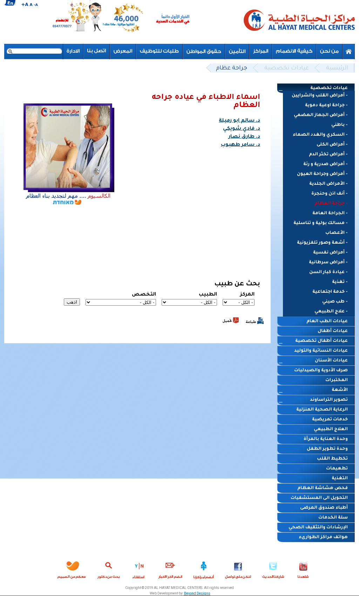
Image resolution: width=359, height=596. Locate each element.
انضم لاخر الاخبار (170, 568)
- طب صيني (335, 301)
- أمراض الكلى (332, 144)
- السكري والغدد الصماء (320, 135)
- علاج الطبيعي (331, 311)
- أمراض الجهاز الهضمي (321, 115)
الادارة (73, 51)
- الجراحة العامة (330, 213)
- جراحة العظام (331, 203)
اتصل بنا (96, 51)
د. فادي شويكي (241, 129)
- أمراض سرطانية (328, 262)
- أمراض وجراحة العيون (322, 174)
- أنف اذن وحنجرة (329, 193)
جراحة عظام (231, 68)
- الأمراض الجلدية (328, 184)
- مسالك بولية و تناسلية (320, 223)
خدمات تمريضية (330, 419)
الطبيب (208, 295)
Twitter (273, 568)
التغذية (340, 478)
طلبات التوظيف (159, 51)
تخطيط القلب (332, 458)
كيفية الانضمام (294, 51)
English (9, 3)
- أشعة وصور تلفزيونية (322, 243)
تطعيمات (337, 468)
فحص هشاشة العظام (322, 488)
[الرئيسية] (299, 22)
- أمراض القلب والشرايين (320, 95)
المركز (247, 295)
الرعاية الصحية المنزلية (322, 409)
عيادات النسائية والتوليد (321, 350)
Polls (139, 568)
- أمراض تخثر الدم (328, 154)
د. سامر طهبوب (240, 145)
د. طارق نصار (244, 137)
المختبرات (336, 380)
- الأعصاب (336, 233)
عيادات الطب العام (327, 321)
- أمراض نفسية (330, 252)
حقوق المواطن (204, 51)
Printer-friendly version (255, 320)
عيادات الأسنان (331, 360)
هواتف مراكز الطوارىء (323, 537)
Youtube (303, 568)
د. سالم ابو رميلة (239, 121)
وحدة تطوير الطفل (327, 449)
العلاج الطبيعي (331, 429)
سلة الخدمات (333, 517)
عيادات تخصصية (286, 68)
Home (348, 51)
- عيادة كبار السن (328, 272)
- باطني (339, 125)
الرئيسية (337, 68)
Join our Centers (204, 568)
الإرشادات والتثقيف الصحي (318, 527)
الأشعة (340, 390)
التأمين (237, 51)
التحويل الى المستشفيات (319, 498)
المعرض (123, 51)
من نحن (329, 51)
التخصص (144, 295)
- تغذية (340, 282)
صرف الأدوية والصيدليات (321, 370)
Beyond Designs (197, 593)
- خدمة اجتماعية (330, 292)
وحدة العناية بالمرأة (326, 439)
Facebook (238, 568)
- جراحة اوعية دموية (326, 105)
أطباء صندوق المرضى (324, 508)
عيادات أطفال (333, 331)
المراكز (261, 51)
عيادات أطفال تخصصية (321, 341)
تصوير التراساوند (329, 400)
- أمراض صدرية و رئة (325, 164)
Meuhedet (71, 568)
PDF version (231, 320)
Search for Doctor (108, 568)
